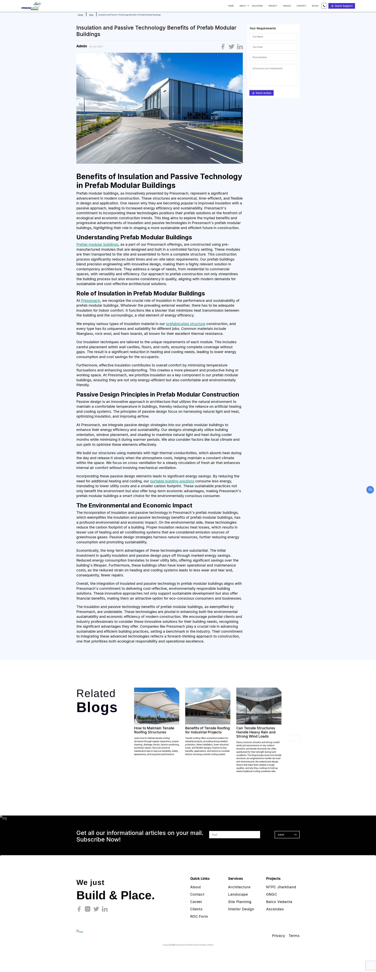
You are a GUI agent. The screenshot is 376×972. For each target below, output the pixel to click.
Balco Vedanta (279, 902)
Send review (263, 92)
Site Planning (239, 902)
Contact (197, 894)
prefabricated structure (185, 324)
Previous (291, 738)
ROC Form (199, 916)
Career (196, 902)
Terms (294, 936)
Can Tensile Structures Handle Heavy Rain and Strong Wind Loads (256, 732)
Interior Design (241, 909)
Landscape (238, 894)
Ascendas (275, 909)
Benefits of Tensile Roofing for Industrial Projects (207, 730)
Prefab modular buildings (97, 244)
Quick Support (344, 5)
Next (297, 738)
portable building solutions (172, 481)
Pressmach (90, 300)
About (195, 887)
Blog (91, 15)
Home (80, 15)
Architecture (239, 887)
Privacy (278, 936)
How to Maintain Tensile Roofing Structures (154, 730)
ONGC (271, 894)
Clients (196, 909)
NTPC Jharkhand (281, 887)
